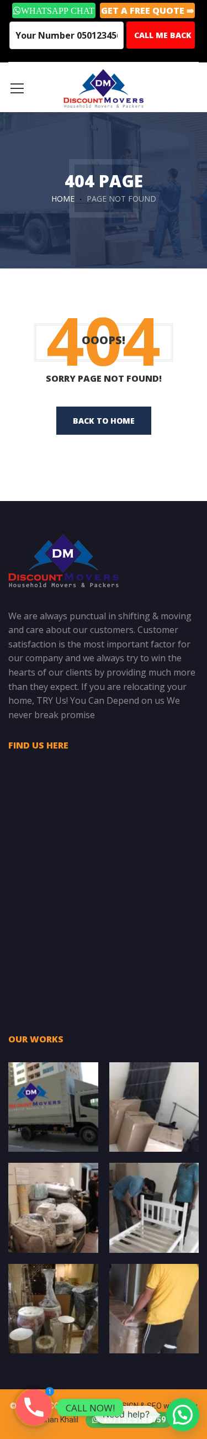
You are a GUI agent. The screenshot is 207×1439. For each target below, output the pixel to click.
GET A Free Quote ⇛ (147, 10)
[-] (103, 87)
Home (63, 198)
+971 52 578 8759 (134, 1419)
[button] (182, 1414)
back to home (104, 420)
